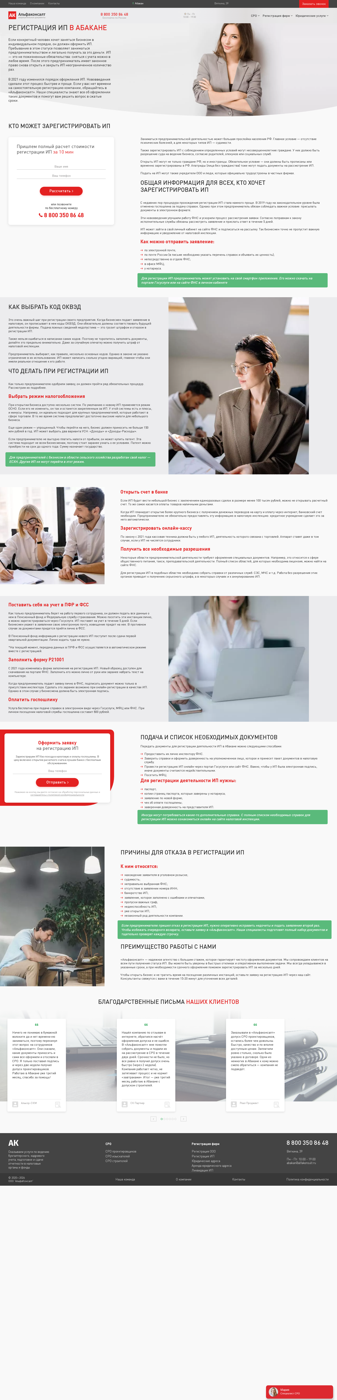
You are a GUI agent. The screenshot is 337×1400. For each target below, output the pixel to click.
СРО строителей (117, 1161)
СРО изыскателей (118, 1156)
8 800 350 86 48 (63, 214)
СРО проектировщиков (121, 1151)
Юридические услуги (311, 15)
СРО (254, 15)
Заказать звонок (314, 4)
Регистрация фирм (276, 15)
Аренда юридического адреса (211, 1166)
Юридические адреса (206, 1161)
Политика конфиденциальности (307, 1179)
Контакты (54, 3)
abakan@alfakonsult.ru (301, 1163)
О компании (37, 3)
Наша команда (17, 3)
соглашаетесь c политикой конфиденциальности (57, 794)
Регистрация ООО (204, 1151)
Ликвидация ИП (202, 1170)
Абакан (139, 3)
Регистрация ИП (203, 1156)
